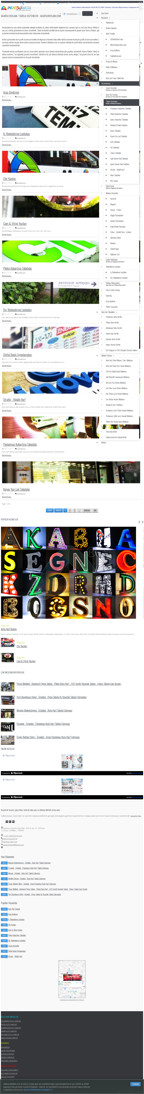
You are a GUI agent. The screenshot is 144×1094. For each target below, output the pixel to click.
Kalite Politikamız (8, 1051)
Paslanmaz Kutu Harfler (11, 1021)
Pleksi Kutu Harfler (9, 1024)
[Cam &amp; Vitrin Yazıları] (71, 207)
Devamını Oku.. (135, 816)
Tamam (135, 1084)
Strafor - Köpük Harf (14, 399)
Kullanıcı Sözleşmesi (9, 1070)
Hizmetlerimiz (72, 14)
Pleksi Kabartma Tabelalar (17, 268)
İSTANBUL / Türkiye (10, 3)
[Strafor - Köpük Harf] (71, 383)
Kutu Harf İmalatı (9, 629)
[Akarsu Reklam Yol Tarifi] (61, 4)
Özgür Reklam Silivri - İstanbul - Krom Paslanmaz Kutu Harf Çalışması (48, 737)
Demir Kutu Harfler (9, 1031)
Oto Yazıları (9, 178)
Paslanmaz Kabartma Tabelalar (20, 444)
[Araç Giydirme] (71, 75)
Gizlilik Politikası (7, 1077)
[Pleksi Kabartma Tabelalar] (71, 251)
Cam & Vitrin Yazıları (15, 223)
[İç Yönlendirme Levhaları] (71, 117)
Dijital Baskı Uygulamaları (17, 354)
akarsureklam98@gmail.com (13, 845)
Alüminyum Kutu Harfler (11, 1028)
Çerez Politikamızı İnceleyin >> (38, 1089)
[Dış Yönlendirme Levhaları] (71, 293)
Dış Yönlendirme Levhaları (17, 309)
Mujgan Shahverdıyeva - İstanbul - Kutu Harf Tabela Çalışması (44, 710)
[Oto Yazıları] (71, 162)
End (95, 510)
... (79, 510)
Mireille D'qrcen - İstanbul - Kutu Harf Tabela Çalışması (24, 878)
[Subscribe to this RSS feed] (141, 63)
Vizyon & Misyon (7, 1054)
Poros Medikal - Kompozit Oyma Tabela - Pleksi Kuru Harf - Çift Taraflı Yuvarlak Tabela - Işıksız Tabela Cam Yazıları (69, 684)
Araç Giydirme (11, 92)
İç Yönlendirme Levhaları (16, 133)
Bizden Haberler (7, 1057)
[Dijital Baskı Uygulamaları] (71, 338)
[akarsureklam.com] (16, 8)
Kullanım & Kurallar (9, 1073)
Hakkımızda (5, 1047)
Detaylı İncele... (7, 100)
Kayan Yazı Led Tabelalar (16, 489)
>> (12, 836)
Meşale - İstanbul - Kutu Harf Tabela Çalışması (21, 873)
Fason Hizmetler (11, 945)
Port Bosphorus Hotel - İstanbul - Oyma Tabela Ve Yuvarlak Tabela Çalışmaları (52, 697)
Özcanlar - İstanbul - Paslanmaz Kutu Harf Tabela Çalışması (43, 724)
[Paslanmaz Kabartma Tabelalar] (71, 427)
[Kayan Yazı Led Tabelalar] (71, 472)
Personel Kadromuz (9, 1061)
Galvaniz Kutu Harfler (10, 1034)
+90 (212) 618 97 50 (10, 839)
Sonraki (87, 510)
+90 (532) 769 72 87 (10, 842)
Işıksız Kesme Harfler (9, 1038)
